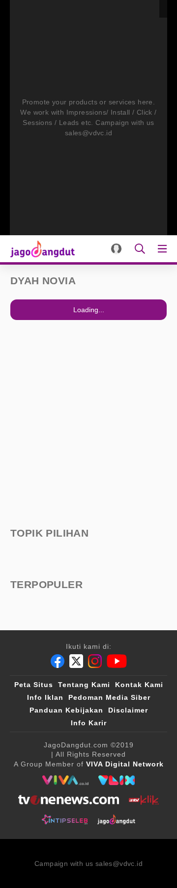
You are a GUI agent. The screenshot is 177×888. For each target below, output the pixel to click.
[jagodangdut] (116, 819)
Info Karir (89, 723)
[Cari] (139, 248)
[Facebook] (57, 661)
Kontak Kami (139, 685)
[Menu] (164, 248)
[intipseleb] (65, 819)
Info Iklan (45, 697)
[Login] (116, 248)
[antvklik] (144, 800)
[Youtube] (117, 661)
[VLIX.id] (116, 780)
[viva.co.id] (65, 780)
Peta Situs (33, 685)
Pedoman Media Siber (109, 697)
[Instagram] (95, 661)
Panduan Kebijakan (66, 710)
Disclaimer (128, 710)
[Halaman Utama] (40, 248)
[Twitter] (76, 661)
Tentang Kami (84, 685)
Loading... (88, 310)
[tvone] (68, 800)
